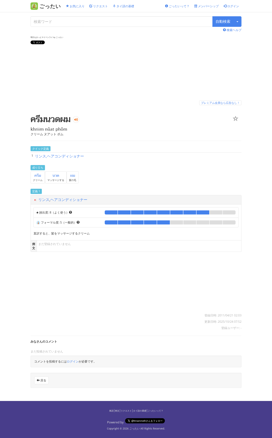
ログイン (232, 6)
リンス (43, 199)
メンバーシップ (208, 6)
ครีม (37, 175)
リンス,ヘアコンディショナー (59, 156)
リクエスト (100, 6)
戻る (43, 380)
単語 (111, 410)
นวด (56, 175)
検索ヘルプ (233, 30)
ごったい (134, 428)
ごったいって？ (178, 6)
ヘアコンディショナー (68, 199)
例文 (117, 410)
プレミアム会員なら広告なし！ (220, 103)
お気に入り (77, 6)
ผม (72, 175)
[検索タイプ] (237, 21)
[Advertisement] (136, 73)
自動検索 (223, 21)
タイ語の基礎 (125, 6)
